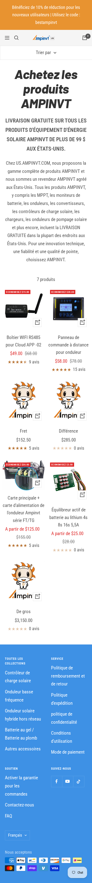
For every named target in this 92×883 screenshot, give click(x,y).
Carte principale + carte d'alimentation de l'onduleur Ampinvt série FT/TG (23, 509)
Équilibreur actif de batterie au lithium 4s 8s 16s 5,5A (68, 517)
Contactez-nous (19, 805)
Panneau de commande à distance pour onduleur (68, 345)
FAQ (8, 816)
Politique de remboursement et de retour (68, 676)
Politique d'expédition (62, 699)
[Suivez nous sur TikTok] (78, 781)
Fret (23, 431)
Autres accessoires (23, 749)
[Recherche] (16, 38)
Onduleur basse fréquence (19, 696)
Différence (68, 431)
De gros (23, 611)
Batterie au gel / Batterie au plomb (21, 734)
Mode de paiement (68, 752)
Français (15, 835)
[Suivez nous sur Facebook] (56, 781)
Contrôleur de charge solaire (18, 677)
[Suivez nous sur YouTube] (67, 781)
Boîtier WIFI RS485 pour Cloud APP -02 (23, 341)
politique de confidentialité (64, 718)
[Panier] (84, 38)
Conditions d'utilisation (61, 737)
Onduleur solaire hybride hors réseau (23, 715)
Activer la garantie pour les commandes (21, 786)
